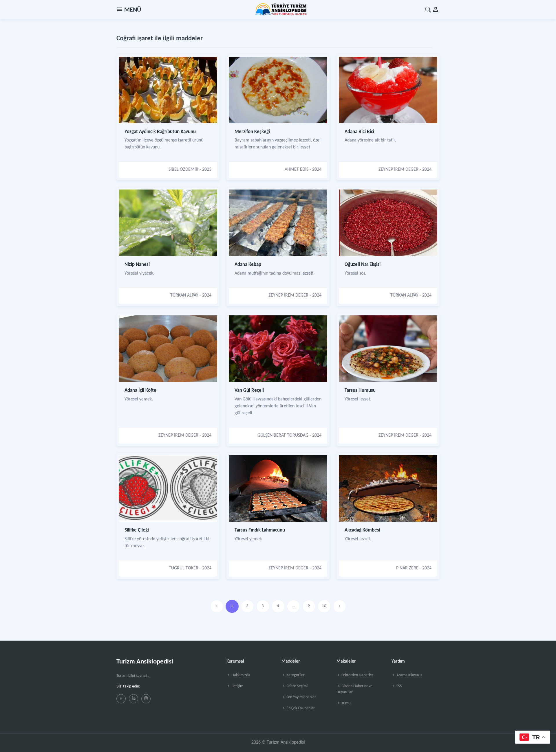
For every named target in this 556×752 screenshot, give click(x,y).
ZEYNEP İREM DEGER (398, 169)
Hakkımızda (240, 675)
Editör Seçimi (297, 686)
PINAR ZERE (407, 568)
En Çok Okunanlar (300, 708)
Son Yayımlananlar (301, 697)
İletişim (237, 686)
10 (324, 606)
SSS (399, 686)
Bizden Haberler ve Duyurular (354, 689)
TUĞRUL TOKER (183, 568)
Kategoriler (295, 675)
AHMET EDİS (296, 169)
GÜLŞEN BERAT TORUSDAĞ (282, 435)
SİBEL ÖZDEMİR (183, 169)
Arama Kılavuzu (409, 675)
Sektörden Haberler (357, 675)
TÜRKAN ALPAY (184, 295)
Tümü (345, 703)
